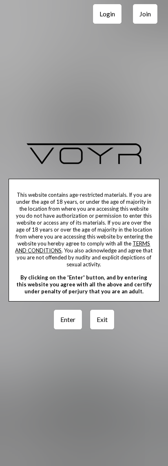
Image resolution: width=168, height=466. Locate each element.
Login (107, 14)
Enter (67, 319)
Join (145, 14)
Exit (102, 319)
